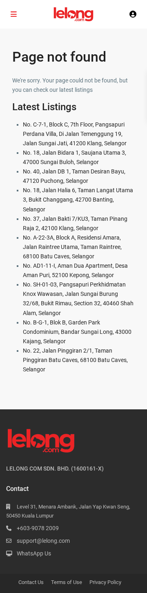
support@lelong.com (43, 540)
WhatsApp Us (34, 553)
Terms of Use (66, 582)
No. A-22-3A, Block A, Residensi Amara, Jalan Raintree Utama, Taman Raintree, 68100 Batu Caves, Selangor (72, 247)
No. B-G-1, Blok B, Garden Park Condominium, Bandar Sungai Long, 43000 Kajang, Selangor (77, 331)
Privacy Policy (105, 582)
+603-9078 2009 (38, 528)
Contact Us (31, 582)
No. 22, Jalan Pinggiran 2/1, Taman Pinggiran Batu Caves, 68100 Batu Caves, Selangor (75, 360)
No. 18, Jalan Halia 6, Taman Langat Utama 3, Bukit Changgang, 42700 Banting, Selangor (78, 199)
